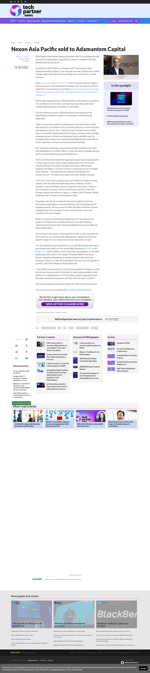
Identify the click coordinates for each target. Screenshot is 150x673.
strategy (94, 328)
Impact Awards (33, 21)
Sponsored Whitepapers (86, 337)
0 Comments (19, 339)
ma (65, 328)
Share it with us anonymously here (78, 290)
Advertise (114, 652)
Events (81, 21)
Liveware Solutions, (55, 92)
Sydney (89, 248)
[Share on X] (26, 346)
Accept (143, 668)
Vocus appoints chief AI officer (21, 372)
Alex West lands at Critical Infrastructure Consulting (22, 395)
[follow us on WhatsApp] (21, 2)
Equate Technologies (80, 89)
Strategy (37, 42)
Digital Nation (33, 660)
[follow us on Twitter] (15, 2)
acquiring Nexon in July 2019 (55, 83)
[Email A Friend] (16, 346)
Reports (71, 21)
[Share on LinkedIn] (26, 358)
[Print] (16, 358)
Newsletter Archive (124, 652)
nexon (71, 328)
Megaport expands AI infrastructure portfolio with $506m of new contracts (21, 387)
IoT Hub (43, 660)
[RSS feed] (25, 2)
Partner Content (46, 337)
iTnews (50, 660)
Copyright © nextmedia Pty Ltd (45, 312)
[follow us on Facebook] (18, 2)
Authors (100, 652)
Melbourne (41, 251)
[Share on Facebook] (26, 352)
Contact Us (72, 652)
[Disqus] (53, 463)
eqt (59, 328)
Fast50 (22, 21)
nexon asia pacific (82, 328)
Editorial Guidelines (90, 652)
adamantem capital (48, 328)
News (12, 21)
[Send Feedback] (16, 352)
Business (28, 42)
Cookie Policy (57, 669)
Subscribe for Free (125, 21)
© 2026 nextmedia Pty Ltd (28, 652)
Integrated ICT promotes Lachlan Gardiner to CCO (20, 378)
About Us (80, 652)
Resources (91, 21)
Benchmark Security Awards (54, 21)
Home (13, 42)
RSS (138, 652)
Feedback (106, 652)
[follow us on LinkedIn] (11, 2)
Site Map (133, 652)
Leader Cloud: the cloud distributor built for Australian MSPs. (63, 579)
